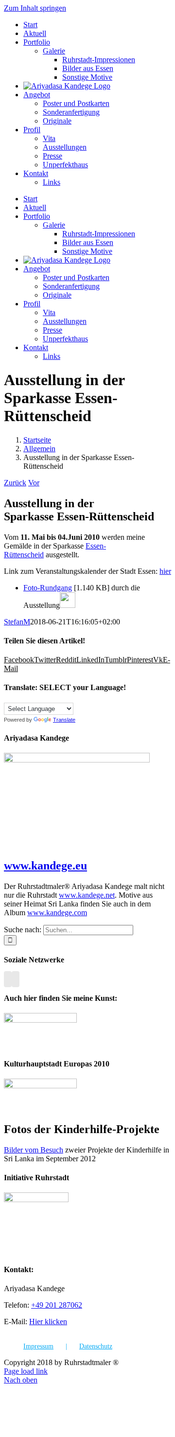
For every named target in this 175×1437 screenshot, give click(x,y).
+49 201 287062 (56, 1305)
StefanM (17, 622)
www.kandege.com (57, 912)
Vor (33, 483)
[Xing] (15, 979)
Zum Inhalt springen (35, 8)
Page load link (26, 1371)
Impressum (38, 1346)
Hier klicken (48, 1321)
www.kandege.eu (45, 865)
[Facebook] (8, 979)
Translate (64, 720)
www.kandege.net (87, 895)
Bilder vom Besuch (33, 1150)
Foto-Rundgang (47, 588)
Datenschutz (95, 1346)
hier (165, 571)
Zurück (15, 483)
